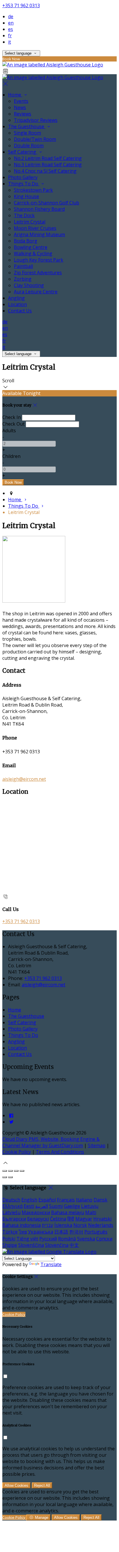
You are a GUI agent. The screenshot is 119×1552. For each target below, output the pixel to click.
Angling (16, 298)
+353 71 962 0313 (21, 5)
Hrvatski (102, 1219)
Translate (51, 1264)
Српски (104, 1239)
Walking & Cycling (33, 253)
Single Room (27, 133)
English (29, 1200)
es (10, 29)
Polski (8, 1239)
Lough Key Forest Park (38, 260)
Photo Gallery (23, 177)
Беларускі (38, 1219)
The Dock (24, 215)
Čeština (58, 1219)
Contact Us (20, 311)
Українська (40, 1232)
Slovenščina (31, 1245)
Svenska (86, 1239)
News (20, 107)
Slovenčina (56, 1245)
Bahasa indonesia (21, 1225)
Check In (11, 417)
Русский (48, 1239)
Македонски (36, 1212)
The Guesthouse (26, 126)
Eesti (29, 1206)
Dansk (100, 1200)
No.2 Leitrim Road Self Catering (48, 158)
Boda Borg (25, 241)
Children (11, 456)
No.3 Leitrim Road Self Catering (48, 164)
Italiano (84, 1200)
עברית (47, 1225)
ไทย (23, 1232)
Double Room (29, 145)
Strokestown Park (33, 190)
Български (14, 1219)
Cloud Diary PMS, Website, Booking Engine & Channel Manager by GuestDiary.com (51, 1142)
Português (95, 1232)
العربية (41, 1206)
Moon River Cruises (35, 228)
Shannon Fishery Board (39, 209)
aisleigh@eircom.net (24, 779)
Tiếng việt (27, 1239)
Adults (9, 430)
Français (66, 1200)
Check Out (13, 424)
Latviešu (11, 1212)
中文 (74, 1245)
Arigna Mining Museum (39, 234)
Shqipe (9, 1245)
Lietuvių (89, 1206)
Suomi (56, 1206)
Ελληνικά (12, 1206)
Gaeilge (72, 1206)
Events (21, 101)
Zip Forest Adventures (38, 272)
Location (17, 304)
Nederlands (100, 1225)
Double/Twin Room (35, 139)
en (11, 23)
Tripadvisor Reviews (35, 120)
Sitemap (96, 1145)
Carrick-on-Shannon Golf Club (46, 203)
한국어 (76, 1232)
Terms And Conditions (60, 1152)
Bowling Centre (30, 247)
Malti (90, 1212)
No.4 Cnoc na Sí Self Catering (45, 171)
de (10, 16)
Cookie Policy (16, 1152)
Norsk (80, 1225)
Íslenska (63, 1225)
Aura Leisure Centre (35, 291)
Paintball (23, 266)
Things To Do (23, 183)
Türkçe (10, 1232)
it (9, 42)
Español (47, 1200)
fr (10, 35)
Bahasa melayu (67, 1212)
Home (15, 95)
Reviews (22, 114)
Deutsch (11, 1200)
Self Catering (22, 152)
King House (26, 196)
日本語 (61, 1232)
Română (67, 1239)
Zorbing (22, 279)
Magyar (83, 1219)
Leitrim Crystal (29, 222)
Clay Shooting (29, 285)
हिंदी (70, 1219)
